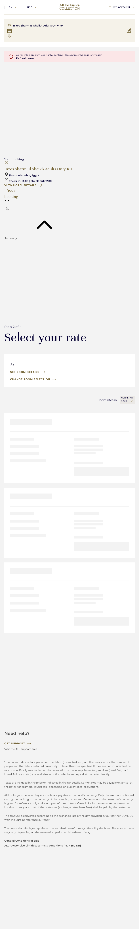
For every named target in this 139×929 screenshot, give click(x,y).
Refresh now (25, 58)
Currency (127, 398)
